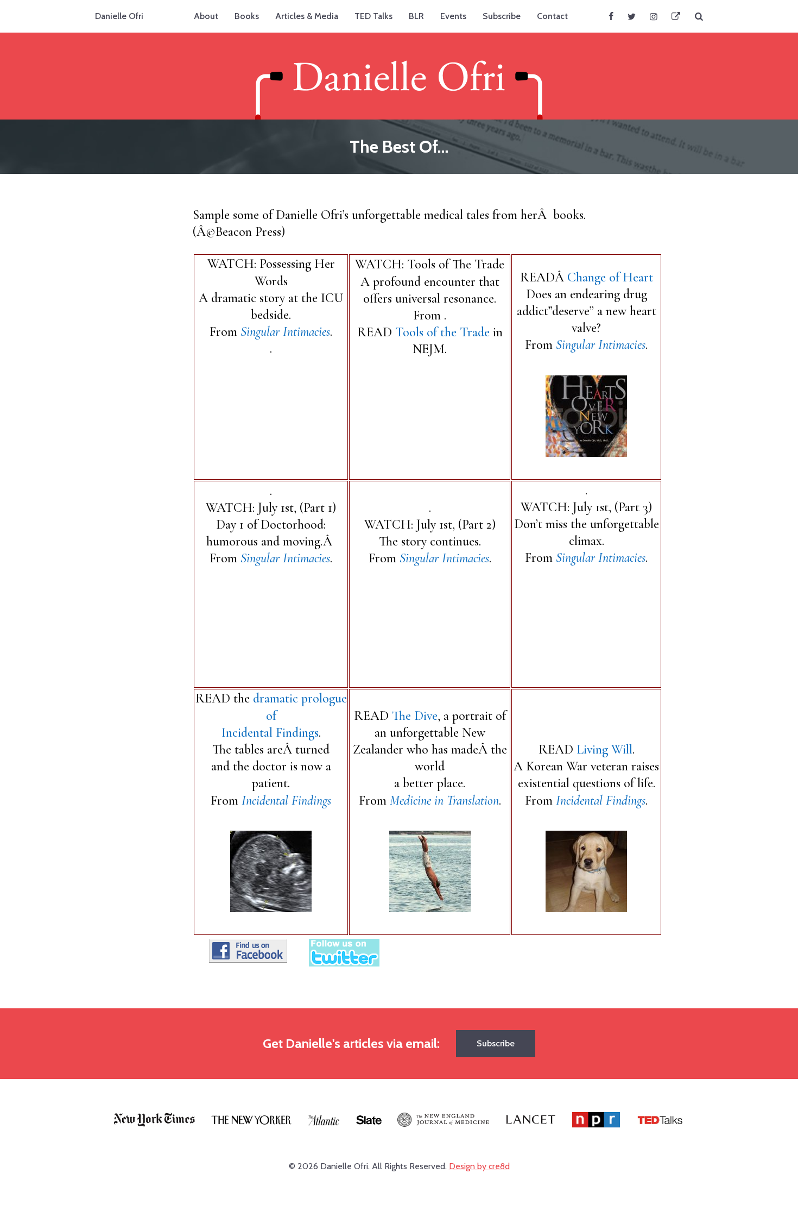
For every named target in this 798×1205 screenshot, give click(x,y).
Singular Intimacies (285, 332)
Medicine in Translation (444, 800)
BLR (416, 16)
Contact (552, 16)
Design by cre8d (479, 1166)
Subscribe (502, 16)
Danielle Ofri (119, 16)
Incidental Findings (286, 800)
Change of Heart (610, 277)
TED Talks (373, 16)
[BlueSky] (676, 16)
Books (247, 16)
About (206, 16)
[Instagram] (653, 16)
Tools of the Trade (442, 332)
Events (453, 16)
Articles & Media (306, 16)
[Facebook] (611, 16)
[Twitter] (631, 16)
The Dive (413, 716)
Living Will (604, 749)
